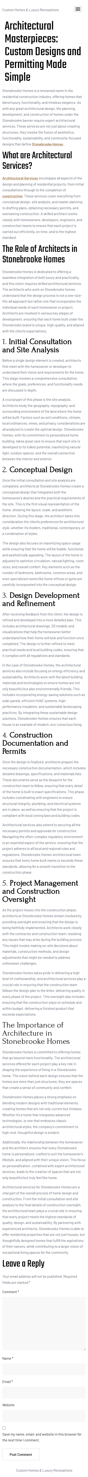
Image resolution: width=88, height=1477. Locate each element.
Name (7, 1358)
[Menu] (78, 9)
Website (8, 1405)
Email (7, 1381)
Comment (10, 1292)
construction (12, 196)
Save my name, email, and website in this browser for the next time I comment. (41, 1437)
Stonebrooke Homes (47, 144)
